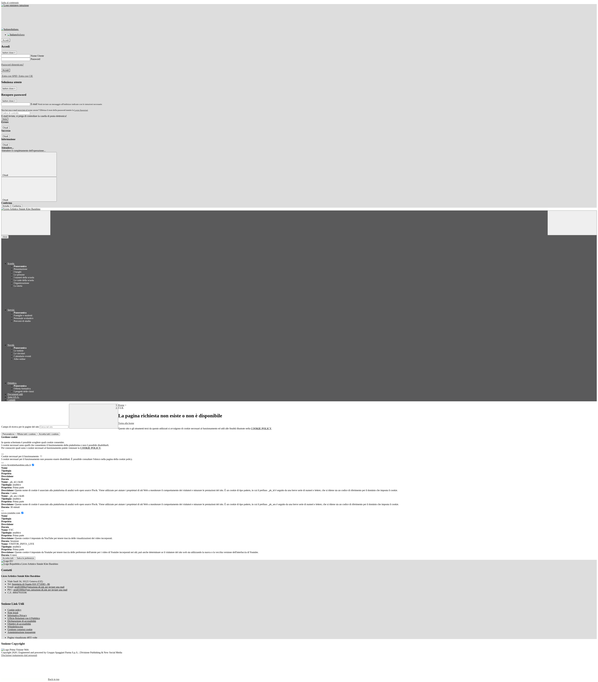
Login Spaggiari (81, 110)
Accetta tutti (49, 434)
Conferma (16, 206)
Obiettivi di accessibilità (19, 624)
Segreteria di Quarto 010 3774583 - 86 (31, 584)
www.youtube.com (11, 513)
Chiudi (5, 128)
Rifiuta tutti (26, 434)
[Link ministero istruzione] (15, 5)
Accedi (5, 40)
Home (121, 405)
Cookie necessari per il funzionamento (20, 456)
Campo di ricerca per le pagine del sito (20, 426)
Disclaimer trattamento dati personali (19, 655)
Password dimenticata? (12, 64)
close (4, 237)
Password (35, 59)
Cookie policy (14, 610)
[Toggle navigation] (25, 222)
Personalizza (8, 434)
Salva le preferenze (25, 558)
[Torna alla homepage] (299, 209)
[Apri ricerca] (572, 222)
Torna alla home (126, 423)
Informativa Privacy (17, 615)
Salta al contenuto (10, 2)
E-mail (34, 104)
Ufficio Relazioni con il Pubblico (23, 618)
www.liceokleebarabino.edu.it (16, 465)
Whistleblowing (15, 626)
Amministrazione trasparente (21, 632)
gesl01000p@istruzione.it (39, 587)
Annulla (5, 206)
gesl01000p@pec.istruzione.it (40, 589)
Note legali (12, 612)
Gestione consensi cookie (19, 629)
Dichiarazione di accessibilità (21, 621)
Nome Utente (37, 55)
